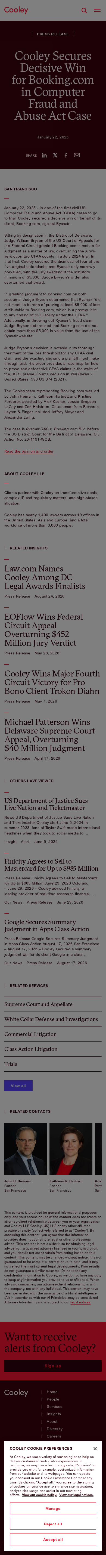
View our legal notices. (76, 1495)
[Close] (95, 1449)
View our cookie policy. (39, 1495)
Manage (53, 1508)
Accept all (53, 1539)
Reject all (53, 1524)
